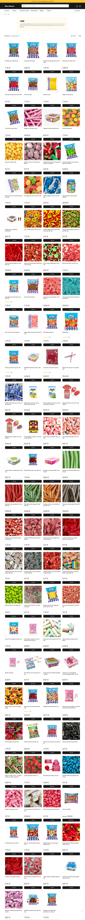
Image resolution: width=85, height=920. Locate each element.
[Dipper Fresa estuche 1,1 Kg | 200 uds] (71, 357)
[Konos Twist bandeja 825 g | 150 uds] (52, 252)
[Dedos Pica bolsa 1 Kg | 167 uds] (14, 357)
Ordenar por (7, 36)
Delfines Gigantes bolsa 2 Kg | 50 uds (51, 196)
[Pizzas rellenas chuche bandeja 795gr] (14, 696)
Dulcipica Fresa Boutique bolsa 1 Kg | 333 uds (13, 538)
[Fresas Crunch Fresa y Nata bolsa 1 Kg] (52, 731)
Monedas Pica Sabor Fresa (68, 61)
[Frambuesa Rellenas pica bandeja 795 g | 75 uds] (71, 866)
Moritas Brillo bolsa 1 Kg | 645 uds (32, 470)
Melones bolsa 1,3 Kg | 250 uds (12, 605)
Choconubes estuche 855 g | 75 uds (32, 810)
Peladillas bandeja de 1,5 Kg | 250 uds (32, 368)
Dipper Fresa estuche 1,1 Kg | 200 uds (70, 368)
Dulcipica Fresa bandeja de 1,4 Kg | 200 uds (13, 504)
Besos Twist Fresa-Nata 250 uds (51, 809)
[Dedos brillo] (71, 321)
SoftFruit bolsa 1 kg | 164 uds (31, 741)
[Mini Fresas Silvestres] (33, 286)
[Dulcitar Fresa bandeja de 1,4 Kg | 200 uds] (14, 252)
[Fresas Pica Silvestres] (33, 50)
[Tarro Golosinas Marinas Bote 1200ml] (71, 185)
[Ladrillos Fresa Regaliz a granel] (14, 866)
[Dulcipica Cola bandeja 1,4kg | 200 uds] (71, 493)
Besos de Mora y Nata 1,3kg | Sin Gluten (32, 162)
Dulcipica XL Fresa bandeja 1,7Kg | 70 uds (51, 471)
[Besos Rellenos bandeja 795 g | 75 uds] (52, 426)
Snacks (14, 10)
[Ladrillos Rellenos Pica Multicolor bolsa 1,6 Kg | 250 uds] (71, 561)
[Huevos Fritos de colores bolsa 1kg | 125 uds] (14, 185)
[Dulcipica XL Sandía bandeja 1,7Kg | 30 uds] (71, 459)
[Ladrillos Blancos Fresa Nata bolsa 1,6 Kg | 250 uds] (14, 561)
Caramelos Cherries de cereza (50, 367)
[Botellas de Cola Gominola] (14, 50)
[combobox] (45, 5)
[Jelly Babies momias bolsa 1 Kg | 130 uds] (14, 286)
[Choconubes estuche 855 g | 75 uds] (33, 798)
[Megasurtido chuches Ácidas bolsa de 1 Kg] (52, 832)
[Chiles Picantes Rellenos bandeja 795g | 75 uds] (71, 832)
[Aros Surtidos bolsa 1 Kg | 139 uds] (33, 219)
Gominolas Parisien (67, 128)
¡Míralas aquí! (53, 1)
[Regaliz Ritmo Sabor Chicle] (33, 117)
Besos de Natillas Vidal (10, 162)
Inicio (5, 14)
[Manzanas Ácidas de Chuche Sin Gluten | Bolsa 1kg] (71, 151)
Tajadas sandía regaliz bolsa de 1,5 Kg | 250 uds (70, 230)
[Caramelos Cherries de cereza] (52, 357)
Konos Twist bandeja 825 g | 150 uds (51, 264)
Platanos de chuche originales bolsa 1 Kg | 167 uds (51, 606)
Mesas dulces (34, 10)
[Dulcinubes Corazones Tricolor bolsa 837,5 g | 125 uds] (33, 628)
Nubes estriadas (9, 672)
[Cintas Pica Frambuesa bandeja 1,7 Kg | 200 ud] (71, 286)
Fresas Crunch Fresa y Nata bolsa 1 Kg (51, 742)
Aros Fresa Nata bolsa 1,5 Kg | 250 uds (70, 606)
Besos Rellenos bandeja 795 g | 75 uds (51, 437)
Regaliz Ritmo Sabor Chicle (30, 128)
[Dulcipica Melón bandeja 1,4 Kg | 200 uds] (33, 493)
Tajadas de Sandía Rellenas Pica (51, 128)
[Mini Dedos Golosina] (52, 321)
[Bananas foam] (52, 84)
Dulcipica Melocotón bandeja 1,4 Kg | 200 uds (51, 504)
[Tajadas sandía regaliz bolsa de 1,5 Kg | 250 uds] (71, 219)
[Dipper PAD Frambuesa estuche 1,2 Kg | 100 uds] (14, 392)
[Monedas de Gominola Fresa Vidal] (14, 84)
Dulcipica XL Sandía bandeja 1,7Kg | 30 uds (70, 471)
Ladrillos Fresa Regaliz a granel (12, 876)
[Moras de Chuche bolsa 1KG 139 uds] (33, 696)
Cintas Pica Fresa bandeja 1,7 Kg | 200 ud (51, 297)
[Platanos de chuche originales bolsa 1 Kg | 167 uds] (52, 594)
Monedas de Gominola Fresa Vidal (13, 94)
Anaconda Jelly (28, 94)
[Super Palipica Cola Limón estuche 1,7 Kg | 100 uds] (33, 426)
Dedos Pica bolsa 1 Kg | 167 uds (12, 367)
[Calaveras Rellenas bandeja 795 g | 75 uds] (14, 899)
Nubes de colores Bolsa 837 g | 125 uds (52, 639)
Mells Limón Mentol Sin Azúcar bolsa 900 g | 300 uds (31, 403)
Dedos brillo (65, 332)
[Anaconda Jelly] (33, 84)
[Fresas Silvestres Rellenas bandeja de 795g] (52, 662)
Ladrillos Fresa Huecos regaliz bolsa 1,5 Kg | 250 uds (69, 538)
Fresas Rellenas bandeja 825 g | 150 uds (13, 471)
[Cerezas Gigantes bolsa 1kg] (14, 731)
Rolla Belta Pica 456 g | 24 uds (50, 775)
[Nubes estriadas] (14, 662)
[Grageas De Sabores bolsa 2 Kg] (52, 696)
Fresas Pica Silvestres (29, 61)
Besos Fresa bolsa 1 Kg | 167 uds (70, 263)
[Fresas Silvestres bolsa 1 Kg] (33, 765)
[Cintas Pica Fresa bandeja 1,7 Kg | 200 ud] (52, 286)
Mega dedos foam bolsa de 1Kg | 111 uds (33, 333)
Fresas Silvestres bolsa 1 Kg (31, 775)
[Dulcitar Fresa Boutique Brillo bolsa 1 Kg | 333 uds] (33, 252)
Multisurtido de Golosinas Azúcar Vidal (51, 61)
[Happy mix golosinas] (71, 84)
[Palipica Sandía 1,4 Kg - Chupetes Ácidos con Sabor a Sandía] (14, 765)
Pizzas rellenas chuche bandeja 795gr (13, 707)
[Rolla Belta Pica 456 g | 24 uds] (52, 765)
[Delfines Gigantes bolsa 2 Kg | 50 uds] (52, 185)
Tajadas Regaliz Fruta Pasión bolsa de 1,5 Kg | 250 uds (51, 230)
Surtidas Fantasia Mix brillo (12, 843)
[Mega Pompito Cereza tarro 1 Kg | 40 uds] (71, 392)
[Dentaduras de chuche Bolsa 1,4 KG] (33, 662)
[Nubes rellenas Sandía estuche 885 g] (71, 628)
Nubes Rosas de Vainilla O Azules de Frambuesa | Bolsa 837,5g (71, 707)
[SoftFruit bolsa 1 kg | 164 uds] (33, 731)
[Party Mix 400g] (71, 798)
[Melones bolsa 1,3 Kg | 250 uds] (14, 594)
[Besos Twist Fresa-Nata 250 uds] (52, 798)
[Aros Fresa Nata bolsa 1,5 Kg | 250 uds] (71, 594)
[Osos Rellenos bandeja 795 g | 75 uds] (71, 426)
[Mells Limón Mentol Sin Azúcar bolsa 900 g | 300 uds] (33, 392)
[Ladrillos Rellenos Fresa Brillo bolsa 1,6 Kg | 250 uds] (52, 561)
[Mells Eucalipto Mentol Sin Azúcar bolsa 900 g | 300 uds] (52, 392)
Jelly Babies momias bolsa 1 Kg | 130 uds (13, 297)
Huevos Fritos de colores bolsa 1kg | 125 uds (13, 196)
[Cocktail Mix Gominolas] (14, 117)
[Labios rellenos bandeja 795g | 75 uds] (52, 866)
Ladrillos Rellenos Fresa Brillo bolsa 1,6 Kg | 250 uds (51, 572)
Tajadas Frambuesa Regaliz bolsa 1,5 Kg (70, 776)
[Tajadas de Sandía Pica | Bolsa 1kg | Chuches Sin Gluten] (52, 151)
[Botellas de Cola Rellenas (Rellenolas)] (14, 219)
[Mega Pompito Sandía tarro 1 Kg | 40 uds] (14, 426)
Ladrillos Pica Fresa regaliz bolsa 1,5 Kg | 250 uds (51, 538)
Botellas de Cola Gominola (11, 61)
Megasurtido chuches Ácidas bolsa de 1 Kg (50, 843)
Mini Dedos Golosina (48, 332)
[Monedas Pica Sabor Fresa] (71, 50)
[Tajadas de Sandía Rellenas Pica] (52, 117)
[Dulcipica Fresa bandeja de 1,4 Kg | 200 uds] (14, 493)
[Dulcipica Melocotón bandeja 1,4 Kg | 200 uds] (52, 493)
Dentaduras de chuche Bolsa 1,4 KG (32, 673)
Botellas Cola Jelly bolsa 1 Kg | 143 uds (32, 911)
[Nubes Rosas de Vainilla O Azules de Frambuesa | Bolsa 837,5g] (71, 696)
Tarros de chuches (24, 10)
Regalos (42, 10)
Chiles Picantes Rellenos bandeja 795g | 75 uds (70, 843)
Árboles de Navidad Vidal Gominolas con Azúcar (49, 911)
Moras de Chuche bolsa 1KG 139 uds (32, 707)
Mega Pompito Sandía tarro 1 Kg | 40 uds (13, 437)
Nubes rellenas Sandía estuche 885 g (70, 639)
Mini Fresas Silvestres (29, 297)
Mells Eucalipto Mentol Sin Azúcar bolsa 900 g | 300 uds (51, 403)
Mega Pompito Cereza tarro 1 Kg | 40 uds (70, 403)
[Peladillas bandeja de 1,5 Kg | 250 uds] (33, 357)
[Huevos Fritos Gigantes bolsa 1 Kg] (14, 628)
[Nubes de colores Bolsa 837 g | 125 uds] (52, 628)
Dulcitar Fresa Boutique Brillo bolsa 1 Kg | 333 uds (33, 264)
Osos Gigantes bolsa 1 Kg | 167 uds (32, 195)
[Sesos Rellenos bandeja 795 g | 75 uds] (33, 866)
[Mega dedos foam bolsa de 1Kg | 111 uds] (33, 321)
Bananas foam (47, 94)
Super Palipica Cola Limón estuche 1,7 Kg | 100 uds (32, 437)
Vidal (8, 14)
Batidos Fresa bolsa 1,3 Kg (11, 809)
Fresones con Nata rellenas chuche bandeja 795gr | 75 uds (70, 673)
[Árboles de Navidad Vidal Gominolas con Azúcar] (52, 899)
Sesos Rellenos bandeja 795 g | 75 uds (32, 877)
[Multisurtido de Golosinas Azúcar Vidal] (52, 50)
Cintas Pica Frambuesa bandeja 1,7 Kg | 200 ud (71, 297)
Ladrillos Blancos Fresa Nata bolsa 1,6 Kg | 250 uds (13, 572)
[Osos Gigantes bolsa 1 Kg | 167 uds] (33, 185)
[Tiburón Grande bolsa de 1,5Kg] (71, 731)
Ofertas (49, 10)
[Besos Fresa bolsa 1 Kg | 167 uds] (71, 252)
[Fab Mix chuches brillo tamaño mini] (33, 832)
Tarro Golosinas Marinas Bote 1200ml (69, 196)
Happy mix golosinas (67, 94)
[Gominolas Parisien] (71, 117)
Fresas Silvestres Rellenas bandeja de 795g (51, 673)
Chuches (6, 10)
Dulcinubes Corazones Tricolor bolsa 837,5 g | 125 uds (32, 639)
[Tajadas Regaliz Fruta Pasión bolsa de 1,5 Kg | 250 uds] (52, 219)
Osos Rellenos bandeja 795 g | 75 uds (70, 437)
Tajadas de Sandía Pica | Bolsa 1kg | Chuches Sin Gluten (52, 162)
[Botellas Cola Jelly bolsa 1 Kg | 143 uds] (33, 899)
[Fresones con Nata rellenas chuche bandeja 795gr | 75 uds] (71, 662)
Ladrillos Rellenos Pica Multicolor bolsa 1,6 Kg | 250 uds (70, 572)
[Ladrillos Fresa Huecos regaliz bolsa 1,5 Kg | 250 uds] (71, 527)
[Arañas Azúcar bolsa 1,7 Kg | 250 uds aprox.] (33, 594)
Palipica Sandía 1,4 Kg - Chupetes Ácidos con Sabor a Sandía (13, 776)
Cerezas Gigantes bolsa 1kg (12, 741)
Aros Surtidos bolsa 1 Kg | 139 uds (32, 229)
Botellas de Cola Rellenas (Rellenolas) (11, 230)
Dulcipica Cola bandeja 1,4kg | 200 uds (71, 504)
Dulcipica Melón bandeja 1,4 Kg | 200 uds (32, 504)
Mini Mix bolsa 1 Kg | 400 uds (12, 332)
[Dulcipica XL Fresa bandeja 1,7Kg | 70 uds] (52, 459)
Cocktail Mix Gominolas (11, 128)
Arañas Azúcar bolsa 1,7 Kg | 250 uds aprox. (32, 606)
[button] (79, 6)
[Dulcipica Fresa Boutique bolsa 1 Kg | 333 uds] (14, 527)
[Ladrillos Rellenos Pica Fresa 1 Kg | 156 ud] (33, 527)
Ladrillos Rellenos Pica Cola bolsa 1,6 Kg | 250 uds (32, 572)
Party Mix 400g (66, 809)
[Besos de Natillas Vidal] (14, 151)
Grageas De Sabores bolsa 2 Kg (51, 706)
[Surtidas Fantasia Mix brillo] (14, 832)
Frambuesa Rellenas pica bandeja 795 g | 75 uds (70, 877)
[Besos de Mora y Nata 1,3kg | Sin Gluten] (33, 151)
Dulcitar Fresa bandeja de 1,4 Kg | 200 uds (13, 264)
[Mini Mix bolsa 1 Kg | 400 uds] (14, 321)
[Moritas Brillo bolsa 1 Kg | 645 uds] (33, 459)
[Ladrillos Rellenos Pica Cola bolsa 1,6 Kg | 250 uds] (33, 561)
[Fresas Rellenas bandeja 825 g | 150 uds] (14, 459)
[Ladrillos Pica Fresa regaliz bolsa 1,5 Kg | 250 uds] (52, 527)
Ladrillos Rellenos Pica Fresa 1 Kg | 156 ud (32, 538)
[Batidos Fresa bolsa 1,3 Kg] (14, 798)
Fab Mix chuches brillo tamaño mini (32, 843)
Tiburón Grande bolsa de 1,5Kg (69, 741)
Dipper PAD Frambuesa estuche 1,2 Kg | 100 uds (13, 403)
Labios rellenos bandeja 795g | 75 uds (51, 877)
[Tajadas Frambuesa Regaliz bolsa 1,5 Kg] (71, 765)
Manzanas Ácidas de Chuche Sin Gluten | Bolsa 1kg (70, 162)
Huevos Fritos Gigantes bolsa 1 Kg (13, 639)
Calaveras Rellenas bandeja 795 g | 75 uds (13, 911)
